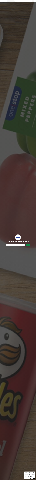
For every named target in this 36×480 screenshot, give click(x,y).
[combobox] (16, 245)
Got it (33, 478)
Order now (27, 244)
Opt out (31, 478)
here (31, 476)
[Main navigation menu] (2, 1)
